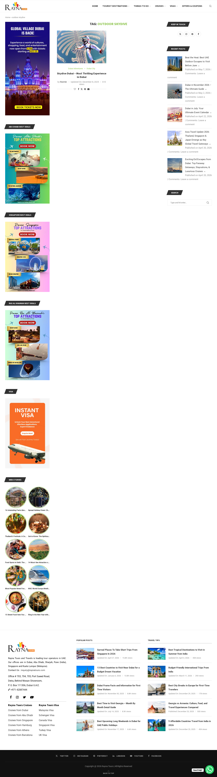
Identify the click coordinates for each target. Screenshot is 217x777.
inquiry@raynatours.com (33, 670)
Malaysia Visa (46, 710)
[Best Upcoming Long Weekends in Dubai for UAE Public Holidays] (85, 725)
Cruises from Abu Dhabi (20, 715)
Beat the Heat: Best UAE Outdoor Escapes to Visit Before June (197, 61)
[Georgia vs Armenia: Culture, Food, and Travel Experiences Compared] (156, 707)
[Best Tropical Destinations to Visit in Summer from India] (156, 654)
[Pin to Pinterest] (85, 89)
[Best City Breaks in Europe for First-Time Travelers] (156, 689)
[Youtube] (31, 697)
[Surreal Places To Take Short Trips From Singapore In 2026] (85, 654)
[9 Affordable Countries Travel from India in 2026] (156, 725)
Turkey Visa (45, 730)
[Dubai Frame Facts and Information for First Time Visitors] (85, 689)
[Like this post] (75, 89)
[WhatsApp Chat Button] (209, 769)
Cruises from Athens (18, 730)
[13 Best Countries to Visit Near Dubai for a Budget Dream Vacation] (85, 672)
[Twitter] (24, 697)
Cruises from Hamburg (20, 725)
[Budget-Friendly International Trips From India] (156, 672)
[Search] (210, 6)
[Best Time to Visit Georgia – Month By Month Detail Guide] (85, 707)
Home (95, 6)
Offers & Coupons (192, 6)
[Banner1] (27, 68)
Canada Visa (45, 720)
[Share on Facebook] (78, 89)
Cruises (159, 6)
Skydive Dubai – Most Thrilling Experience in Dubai (81, 75)
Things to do (141, 6)
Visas (173, 6)
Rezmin (63, 82)
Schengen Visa (46, 715)
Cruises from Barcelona (20, 735)
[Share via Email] (88, 89)
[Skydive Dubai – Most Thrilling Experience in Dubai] (81, 47)
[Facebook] (11, 697)
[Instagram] (17, 697)
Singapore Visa (47, 725)
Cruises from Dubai (18, 710)
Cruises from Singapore (20, 720)
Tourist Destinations (114, 6)
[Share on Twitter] (82, 89)
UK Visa (43, 735)
